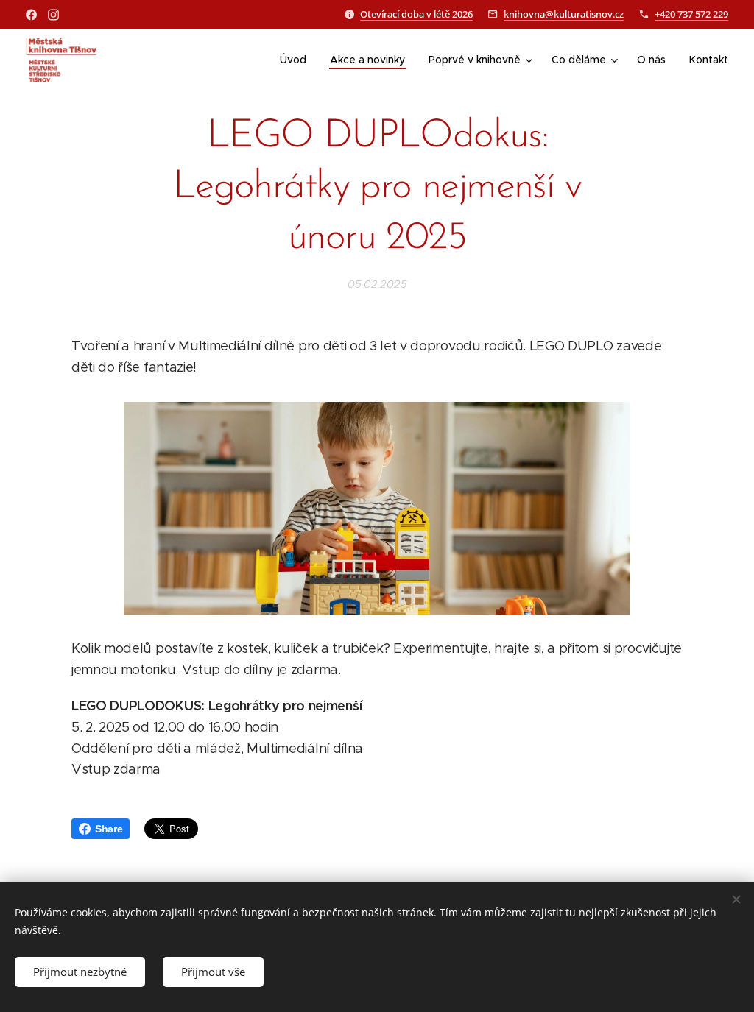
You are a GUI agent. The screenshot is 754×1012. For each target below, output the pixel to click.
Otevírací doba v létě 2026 (416, 14)
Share (108, 829)
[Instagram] (53, 14)
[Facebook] (31, 14)
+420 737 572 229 (691, 14)
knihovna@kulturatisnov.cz (564, 14)
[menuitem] (297, 59)
